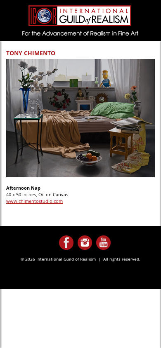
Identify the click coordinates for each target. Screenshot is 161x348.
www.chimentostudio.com (34, 201)
